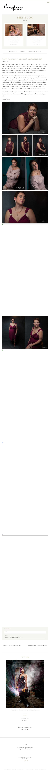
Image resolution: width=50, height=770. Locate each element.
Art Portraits (13, 51)
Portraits (22, 51)
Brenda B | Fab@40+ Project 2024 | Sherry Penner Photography (14, 39)
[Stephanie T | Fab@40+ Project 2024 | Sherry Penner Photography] (36, 30)
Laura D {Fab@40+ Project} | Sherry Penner (12, 645)
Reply (22, 637)
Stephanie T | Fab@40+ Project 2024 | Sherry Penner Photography (36, 39)
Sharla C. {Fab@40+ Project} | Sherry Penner (37, 645)
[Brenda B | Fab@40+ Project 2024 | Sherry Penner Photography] (14, 30)
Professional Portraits (35, 51)
